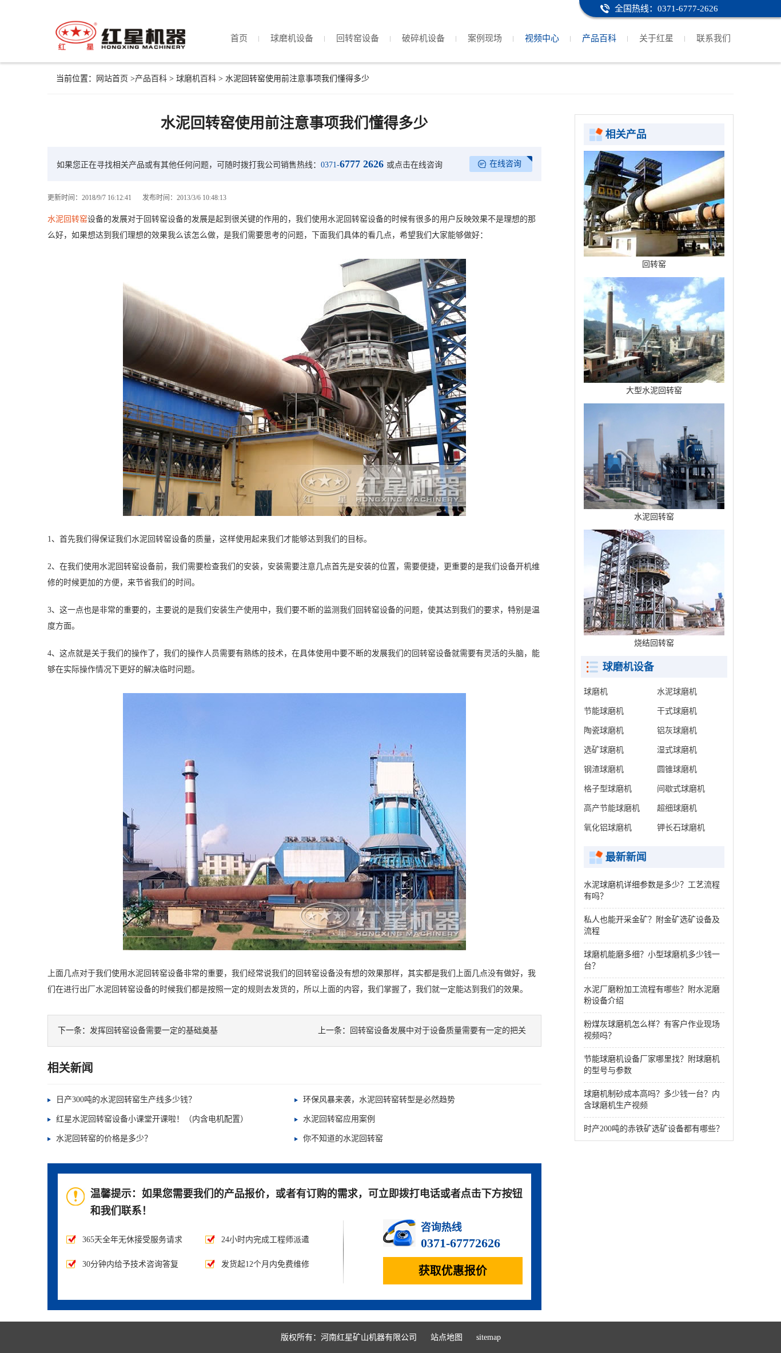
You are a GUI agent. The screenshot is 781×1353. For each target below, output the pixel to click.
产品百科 (599, 38)
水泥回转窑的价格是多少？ (104, 1138)
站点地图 (447, 1337)
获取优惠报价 (453, 1270)
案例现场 (485, 38)
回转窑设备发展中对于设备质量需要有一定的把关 (438, 1030)
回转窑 (654, 264)
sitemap (488, 1337)
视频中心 (542, 38)
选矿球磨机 (604, 750)
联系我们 (713, 38)
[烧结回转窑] (654, 582)
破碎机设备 (423, 38)
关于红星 (656, 38)
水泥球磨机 (677, 691)
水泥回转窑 (67, 219)
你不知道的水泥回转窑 (343, 1138)
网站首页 (112, 78)
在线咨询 (505, 163)
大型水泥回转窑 (654, 390)
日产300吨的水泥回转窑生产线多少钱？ (126, 1099)
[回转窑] (654, 204)
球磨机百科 (196, 78)
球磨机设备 (291, 38)
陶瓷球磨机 (604, 730)
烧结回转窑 (654, 643)
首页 (239, 38)
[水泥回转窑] (654, 456)
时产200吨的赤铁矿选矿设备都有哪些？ (654, 1128)
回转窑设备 (357, 38)
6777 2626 (352, 164)
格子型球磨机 (608, 788)
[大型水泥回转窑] (654, 330)
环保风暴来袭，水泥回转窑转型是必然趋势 (379, 1099)
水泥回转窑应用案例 (339, 1119)
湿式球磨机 (677, 750)
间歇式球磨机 (681, 788)
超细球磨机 (677, 808)
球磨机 (596, 691)
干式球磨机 (677, 711)
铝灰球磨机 (677, 730)
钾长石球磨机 (681, 827)
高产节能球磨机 (612, 808)
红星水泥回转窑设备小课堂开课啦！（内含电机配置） (152, 1119)
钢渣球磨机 (604, 769)
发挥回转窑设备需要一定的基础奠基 (154, 1030)
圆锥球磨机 (677, 769)
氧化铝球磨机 (608, 827)
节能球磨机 (604, 711)
